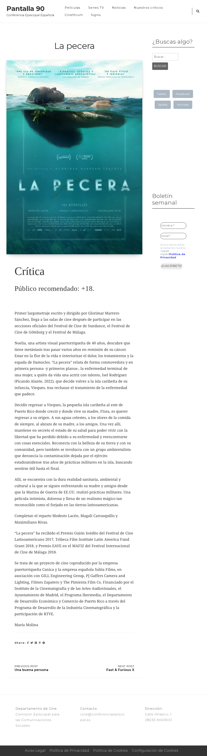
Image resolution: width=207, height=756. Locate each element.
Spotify (162, 104)
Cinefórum (74, 15)
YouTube (183, 104)
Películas (72, 7)
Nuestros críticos (148, 7)
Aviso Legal (35, 750)
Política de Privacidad (172, 255)
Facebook (183, 94)
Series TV (96, 7)
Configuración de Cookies (155, 750)
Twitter (161, 94)
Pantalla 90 (25, 9)
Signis (96, 15)
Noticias (119, 7)
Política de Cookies (110, 750)
